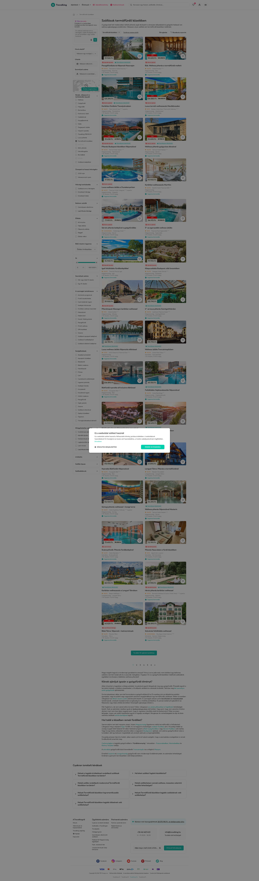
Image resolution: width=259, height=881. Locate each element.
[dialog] (129, 440)
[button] (106, 447)
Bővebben (98, 441)
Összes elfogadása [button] (153, 447)
